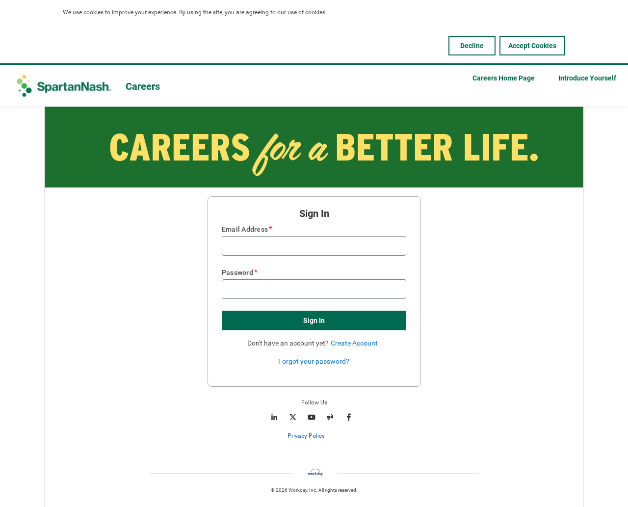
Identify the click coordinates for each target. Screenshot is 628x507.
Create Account (354, 343)
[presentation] (314, 436)
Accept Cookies (532, 46)
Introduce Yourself (587, 78)
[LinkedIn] (274, 417)
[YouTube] (311, 417)
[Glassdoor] (330, 417)
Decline (472, 46)
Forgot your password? (313, 361)
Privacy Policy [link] (306, 435)
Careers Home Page (503, 78)
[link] (330, 436)
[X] (293, 417)
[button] (314, 320)
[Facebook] (349, 417)
